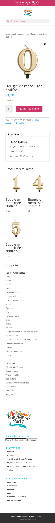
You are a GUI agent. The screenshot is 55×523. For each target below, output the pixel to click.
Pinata (8, 355)
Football (9, 288)
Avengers (9, 304)
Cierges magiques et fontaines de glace (22, 331)
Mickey (8, 280)
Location (10, 455)
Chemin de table (12, 292)
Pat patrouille (11, 363)
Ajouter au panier (29, 108)
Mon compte (12, 482)
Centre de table (12, 371)
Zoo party (10, 308)
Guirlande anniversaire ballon (17, 383)
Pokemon (10, 324)
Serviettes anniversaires (15, 300)
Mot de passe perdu (15, 500)
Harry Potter (11, 394)
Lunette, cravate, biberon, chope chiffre (22, 339)
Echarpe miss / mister (14, 367)
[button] (45, 44)
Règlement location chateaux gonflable (22, 466)
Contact (10, 470)
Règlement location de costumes (19, 462)
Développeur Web (27, 519)
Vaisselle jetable (12, 375)
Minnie (8, 284)
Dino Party (10, 390)
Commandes (12, 486)
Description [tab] (13, 134)
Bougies (38, 120)
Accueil (8, 34)
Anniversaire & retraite (21, 34)
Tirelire (8, 359)
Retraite (9, 347)
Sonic (8, 276)
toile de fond (11, 379)
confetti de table (12, 335)
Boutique (10, 489)
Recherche (31, 440)
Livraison (10, 451)
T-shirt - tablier (12, 296)
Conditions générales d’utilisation (20, 459)
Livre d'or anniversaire (15, 351)
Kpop (8, 320)
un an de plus (11, 386)
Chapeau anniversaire (14, 343)
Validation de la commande (17, 497)
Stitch (8, 312)
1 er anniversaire (12, 316)
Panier (9, 493)
